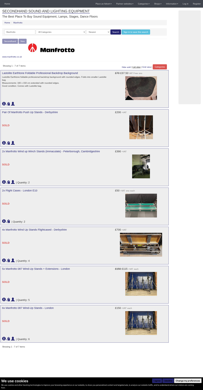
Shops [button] (157, 4)
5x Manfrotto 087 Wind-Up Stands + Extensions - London (36, 268)
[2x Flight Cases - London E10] (141, 204)
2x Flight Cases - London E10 (19, 190)
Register (197, 4)
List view (136, 67)
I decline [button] (168, 380)
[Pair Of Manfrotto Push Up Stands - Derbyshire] (141, 125)
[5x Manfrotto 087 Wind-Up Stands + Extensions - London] (141, 282)
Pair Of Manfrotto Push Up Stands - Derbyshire (30, 112)
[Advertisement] (189, 57)
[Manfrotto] (51, 47)
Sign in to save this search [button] (135, 32)
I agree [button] (157, 380)
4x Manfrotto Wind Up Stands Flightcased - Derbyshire (34, 229)
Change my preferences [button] (188, 380)
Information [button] (171, 4)
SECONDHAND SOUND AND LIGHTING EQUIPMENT (46, 11)
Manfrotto (17, 22)
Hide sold (126, 67)
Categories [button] (143, 4)
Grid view (146, 67)
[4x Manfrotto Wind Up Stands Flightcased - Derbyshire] (141, 243)
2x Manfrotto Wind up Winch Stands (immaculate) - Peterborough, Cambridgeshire (51, 151)
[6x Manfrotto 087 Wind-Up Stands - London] (141, 321)
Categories (160, 67)
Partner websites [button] (124, 4)
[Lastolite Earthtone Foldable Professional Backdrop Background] (141, 86)
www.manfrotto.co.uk (12, 57)
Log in (185, 4)
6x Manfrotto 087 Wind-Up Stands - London (28, 307)
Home (7, 4)
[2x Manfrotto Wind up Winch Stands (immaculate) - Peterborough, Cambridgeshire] (141, 165)
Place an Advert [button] (103, 4)
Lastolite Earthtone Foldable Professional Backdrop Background (40, 73)
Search (115, 32)
